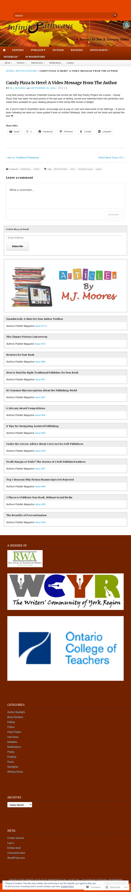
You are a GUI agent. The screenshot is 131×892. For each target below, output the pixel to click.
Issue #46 (40, 486)
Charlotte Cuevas (85, 169)
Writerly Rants (15, 771)
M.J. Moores (18, 88)
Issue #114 (41, 326)
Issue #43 (40, 522)
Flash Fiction (14, 732)
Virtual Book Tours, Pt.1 (110, 157)
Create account (15, 838)
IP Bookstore (35, 56)
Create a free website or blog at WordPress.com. (38, 879)
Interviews (12, 737)
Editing (18, 50)
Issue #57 (40, 397)
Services (20, 63)
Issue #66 (40, 361)
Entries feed (13, 847)
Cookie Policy (67, 886)
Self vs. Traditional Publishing (23, 157)
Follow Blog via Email (17, 229)
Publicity (38, 50)
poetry (98, 169)
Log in (10, 843)
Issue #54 (40, 415)
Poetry (36, 169)
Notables (11, 56)
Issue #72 (40, 343)
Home (10, 71)
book (73, 169)
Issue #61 (40, 379)
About (7, 63)
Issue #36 (40, 504)
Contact (70, 63)
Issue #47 (40, 468)
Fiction (58, 50)
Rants (10, 761)
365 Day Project (60, 169)
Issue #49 (40, 450)
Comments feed (16, 852)
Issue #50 (40, 433)
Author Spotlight (16, 712)
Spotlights (98, 50)
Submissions (37, 63)
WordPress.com (16, 857)
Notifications (55, 63)
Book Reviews (15, 717)
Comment (113, 214)
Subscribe (17, 246)
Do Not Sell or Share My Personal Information (95, 879)
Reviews (77, 50)
